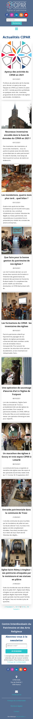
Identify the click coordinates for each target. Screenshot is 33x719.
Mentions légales (16, 706)
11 (18, 607)
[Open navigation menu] (16, 29)
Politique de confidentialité (16, 701)
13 (22, 607)
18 (28, 607)
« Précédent (8, 607)
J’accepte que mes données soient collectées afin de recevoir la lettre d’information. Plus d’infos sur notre (16, 659)
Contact (16, 711)
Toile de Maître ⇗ (20, 716)
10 (16, 607)
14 (24, 607)
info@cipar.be (16, 695)
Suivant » (16, 609)
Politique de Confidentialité (16, 662)
